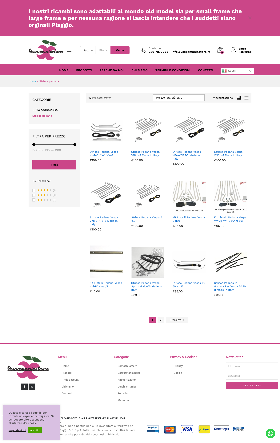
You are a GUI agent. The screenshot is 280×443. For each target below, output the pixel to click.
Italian (231, 70)
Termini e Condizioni (172, 70)
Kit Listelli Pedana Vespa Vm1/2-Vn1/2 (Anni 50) (230, 219)
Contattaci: (156, 48)
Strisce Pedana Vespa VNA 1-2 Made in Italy (145, 153)
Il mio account (70, 379)
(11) (47, 195)
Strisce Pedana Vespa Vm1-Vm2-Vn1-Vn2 (104, 153)
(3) (46, 200)
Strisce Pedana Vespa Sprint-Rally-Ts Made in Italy (146, 286)
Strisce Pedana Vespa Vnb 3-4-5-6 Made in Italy (104, 221)
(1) (46, 191)
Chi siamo (139, 70)
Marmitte (123, 400)
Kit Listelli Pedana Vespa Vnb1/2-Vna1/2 (106, 284)
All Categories (47, 109)
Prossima (176, 319)
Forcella (123, 393)
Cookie (178, 372)
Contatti (205, 70)
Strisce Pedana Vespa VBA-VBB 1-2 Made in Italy (187, 155)
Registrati (245, 51)
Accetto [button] (34, 430)
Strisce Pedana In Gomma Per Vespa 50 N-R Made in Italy (230, 286)
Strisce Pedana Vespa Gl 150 (147, 219)
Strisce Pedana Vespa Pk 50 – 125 (189, 284)
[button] (102, 145)
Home (63, 70)
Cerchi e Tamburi (128, 386)
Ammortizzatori (127, 379)
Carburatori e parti (129, 372)
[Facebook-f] (24, 387)
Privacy (178, 366)
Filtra (54, 164)
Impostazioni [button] (17, 430)
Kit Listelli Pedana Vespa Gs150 (189, 219)
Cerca (120, 50)
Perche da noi (112, 70)
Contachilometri (127, 366)
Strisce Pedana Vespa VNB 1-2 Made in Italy (228, 153)
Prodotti (84, 70)
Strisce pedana (42, 115)
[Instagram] (32, 387)
